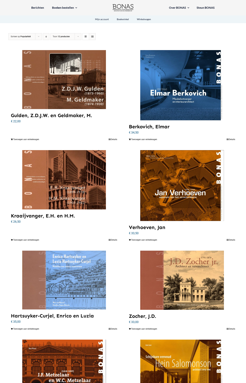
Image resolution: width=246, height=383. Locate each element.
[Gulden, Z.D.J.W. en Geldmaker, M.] (64, 79)
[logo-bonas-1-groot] (123, 5)
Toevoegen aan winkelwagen (26, 139)
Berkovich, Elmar (149, 127)
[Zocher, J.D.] (182, 280)
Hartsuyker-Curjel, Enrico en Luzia (52, 316)
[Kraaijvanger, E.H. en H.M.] (64, 179)
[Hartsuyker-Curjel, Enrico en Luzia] (64, 280)
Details (114, 139)
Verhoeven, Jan (147, 227)
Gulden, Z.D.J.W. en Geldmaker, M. (51, 115)
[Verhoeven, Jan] (182, 185)
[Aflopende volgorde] (46, 36)
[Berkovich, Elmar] (182, 85)
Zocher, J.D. (142, 316)
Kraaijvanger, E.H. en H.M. (43, 216)
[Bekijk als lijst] (92, 36)
